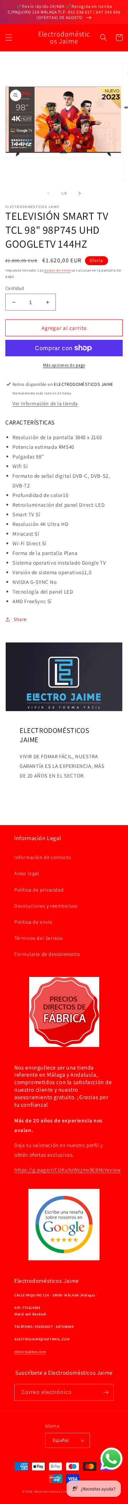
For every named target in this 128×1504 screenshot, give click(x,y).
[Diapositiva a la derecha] (79, 193)
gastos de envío (57, 270)
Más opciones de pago (64, 365)
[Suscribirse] (105, 1392)
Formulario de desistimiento (47, 954)
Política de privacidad (39, 890)
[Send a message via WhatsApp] (111, 1459)
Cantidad (14, 288)
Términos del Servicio (38, 938)
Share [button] (20, 619)
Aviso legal (26, 873)
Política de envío (33, 922)
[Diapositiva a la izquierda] (48, 193)
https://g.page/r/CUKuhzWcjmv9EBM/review (67, 1169)
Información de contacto (42, 857)
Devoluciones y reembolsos (46, 906)
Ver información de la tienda (45, 403)
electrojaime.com (30, 1351)
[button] (9, 37)
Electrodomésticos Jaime (53, 1491)
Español (61, 1440)
